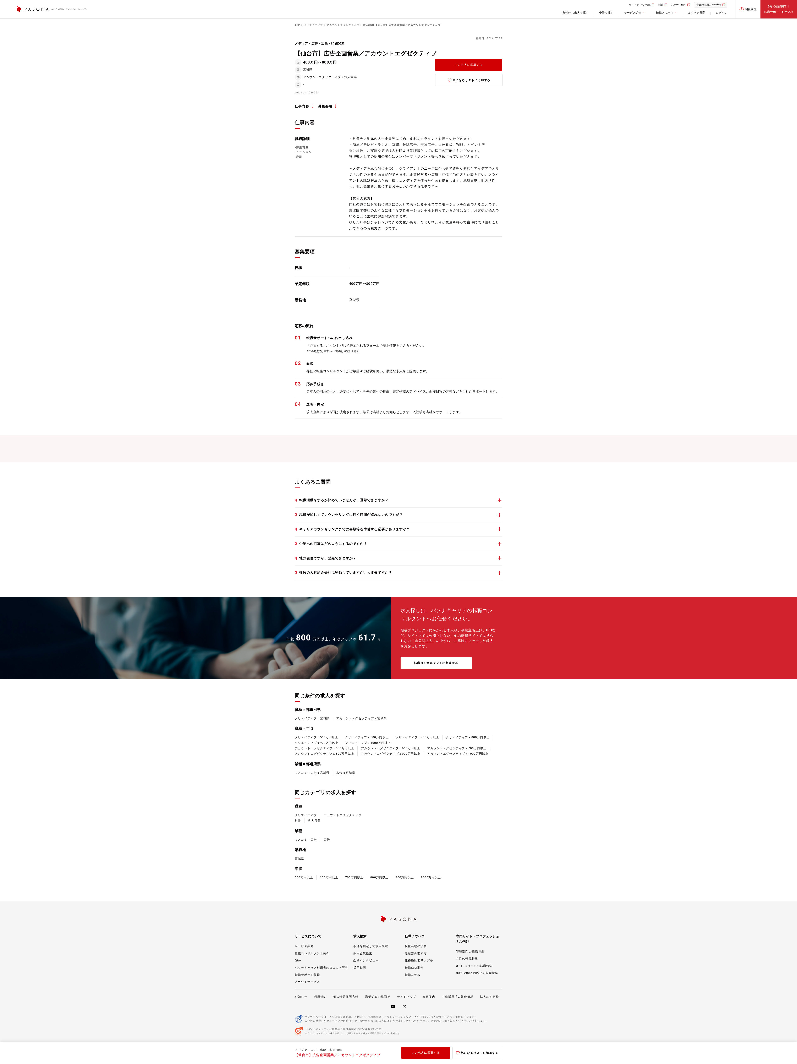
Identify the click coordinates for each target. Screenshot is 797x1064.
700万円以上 (354, 877)
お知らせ (301, 996)
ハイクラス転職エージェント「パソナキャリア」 (69, 9)
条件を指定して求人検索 (370, 946)
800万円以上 (379, 877)
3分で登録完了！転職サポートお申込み (778, 9)
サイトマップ (406, 996)
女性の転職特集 (467, 958)
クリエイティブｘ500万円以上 (316, 737)
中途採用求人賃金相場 (457, 996)
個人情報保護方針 (346, 996)
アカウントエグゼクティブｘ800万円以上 (324, 753)
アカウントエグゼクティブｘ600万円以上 (390, 748)
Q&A (298, 960)
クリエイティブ (306, 815)
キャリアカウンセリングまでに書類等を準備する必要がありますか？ (352, 529)
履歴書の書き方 (416, 953)
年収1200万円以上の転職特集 (477, 973)
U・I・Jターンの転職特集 (474, 965)
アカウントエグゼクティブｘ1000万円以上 (457, 753)
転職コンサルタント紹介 (312, 953)
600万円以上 (329, 877)
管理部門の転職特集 (470, 951)
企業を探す (606, 12)
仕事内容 (302, 106)
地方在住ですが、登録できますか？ (325, 558)
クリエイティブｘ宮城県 (312, 718)
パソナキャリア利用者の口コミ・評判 (321, 967)
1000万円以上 (431, 877)
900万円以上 (405, 877)
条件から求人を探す (575, 12)
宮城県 (299, 858)
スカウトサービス (307, 981)
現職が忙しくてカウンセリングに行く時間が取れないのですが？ (349, 515)
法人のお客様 (489, 996)
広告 (327, 839)
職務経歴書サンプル (419, 960)
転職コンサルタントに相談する (436, 663)
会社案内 (429, 996)
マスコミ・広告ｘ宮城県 (312, 772)
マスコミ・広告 (306, 839)
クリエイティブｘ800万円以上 (468, 737)
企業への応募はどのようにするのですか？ (331, 544)
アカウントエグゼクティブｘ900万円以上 (390, 753)
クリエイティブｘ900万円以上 (316, 742)
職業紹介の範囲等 (377, 996)
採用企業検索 (362, 953)
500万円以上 (304, 877)
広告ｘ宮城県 (345, 772)
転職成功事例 (414, 967)
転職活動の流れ (416, 946)
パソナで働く (678, 4)
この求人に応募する (469, 64)
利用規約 (320, 996)
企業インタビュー (366, 960)
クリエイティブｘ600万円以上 (367, 737)
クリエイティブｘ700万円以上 (417, 737)
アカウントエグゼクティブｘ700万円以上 (457, 748)
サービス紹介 (304, 946)
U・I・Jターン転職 (639, 4)
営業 (298, 820)
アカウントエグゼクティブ (342, 815)
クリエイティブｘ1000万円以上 (368, 742)
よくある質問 (696, 12)
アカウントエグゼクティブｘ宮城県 (361, 718)
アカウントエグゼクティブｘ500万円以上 (324, 748)
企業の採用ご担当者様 (708, 4)
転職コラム (413, 974)
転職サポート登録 (307, 974)
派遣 (660, 4)
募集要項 (325, 106)
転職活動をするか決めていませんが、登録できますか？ (342, 500)
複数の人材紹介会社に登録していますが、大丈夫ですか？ (343, 572)
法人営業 (314, 820)
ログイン (721, 12)
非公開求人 (424, 641)
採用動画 (359, 967)
